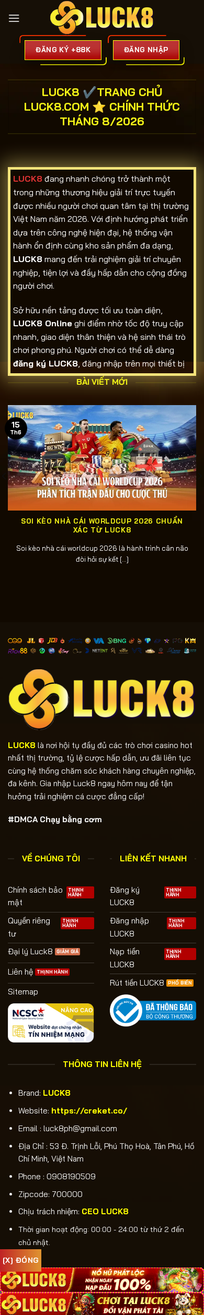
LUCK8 (57, 1093)
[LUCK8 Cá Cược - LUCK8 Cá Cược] (102, 18)
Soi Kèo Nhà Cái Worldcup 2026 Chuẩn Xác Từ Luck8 (102, 525)
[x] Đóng (21, 1260)
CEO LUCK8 (105, 1211)
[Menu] (14, 18)
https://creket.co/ (89, 1111)
